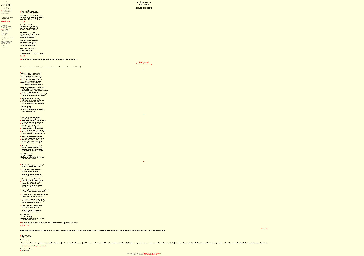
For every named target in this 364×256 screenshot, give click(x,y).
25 (9, 11)
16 (6, 10)
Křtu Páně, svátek (5, 21)
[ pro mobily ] (5, 1)
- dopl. (6, 29)
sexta (2, 30)
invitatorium (4, 25)
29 (5, 13)
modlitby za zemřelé (5, 42)
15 (5, 10)
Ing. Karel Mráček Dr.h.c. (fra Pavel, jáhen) (151, 253)
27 (1, 13)
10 (8, 8)
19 (11, 10)
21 (3, 11)
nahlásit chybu (4, 47)
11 (9, 8)
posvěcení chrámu (5, 43)
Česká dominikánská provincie (150, 254)
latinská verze (4, 45)
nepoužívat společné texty (7, 37)
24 (8, 11)
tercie (2, 29)
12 (11, 8)
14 (3, 10)
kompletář (3, 34)
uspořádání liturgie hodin (6, 41)
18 (9, 10)
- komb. (10, 28)
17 (8, 10)
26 (11, 11)
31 (8, 13)
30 (6, 13)
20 (1, 11)
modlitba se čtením (6, 26)
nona (2, 32)
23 (6, 11)
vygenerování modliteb (6, 39)
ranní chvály (4, 28)
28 (3, 13)
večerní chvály (4, 33)
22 (5, 11)
